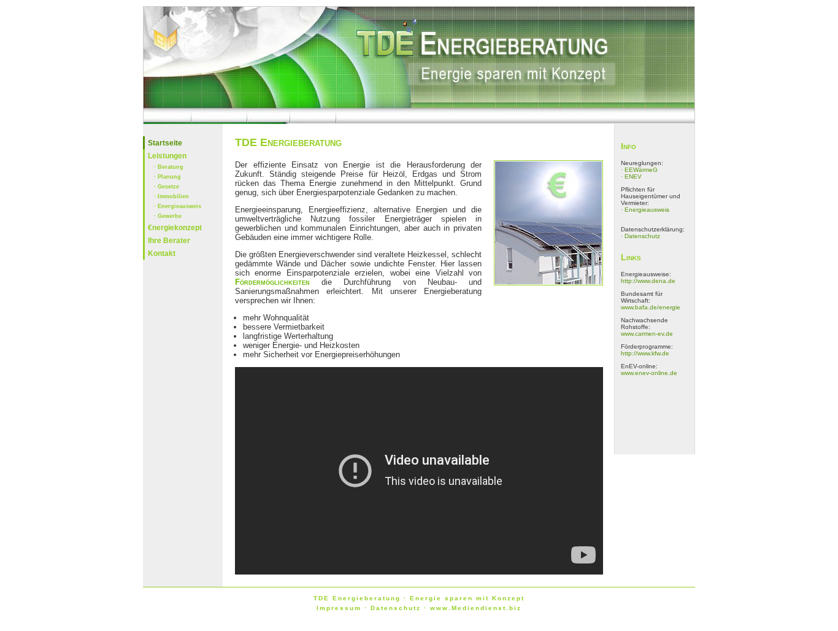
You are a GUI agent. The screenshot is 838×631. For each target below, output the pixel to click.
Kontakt (161, 253)
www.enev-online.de (649, 373)
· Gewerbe (168, 216)
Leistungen (167, 156)
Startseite (165, 143)
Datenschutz (396, 608)
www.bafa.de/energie (650, 307)
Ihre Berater (169, 240)
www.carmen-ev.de (647, 333)
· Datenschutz (640, 236)
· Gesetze (166, 187)
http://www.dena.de (648, 280)
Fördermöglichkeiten (272, 282)
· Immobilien (171, 196)
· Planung (167, 177)
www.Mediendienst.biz (475, 608)
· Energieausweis (172, 206)
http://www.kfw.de (645, 353)
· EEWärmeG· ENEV (639, 173)
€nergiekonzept (169, 227)
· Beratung (168, 167)
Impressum (339, 608)
